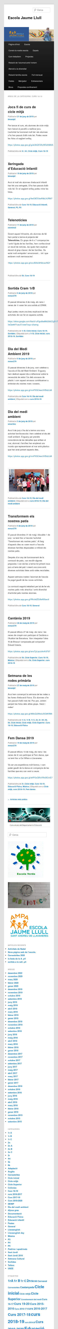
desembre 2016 (15, 1086)
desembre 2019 (15, 989)
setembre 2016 (15, 1092)
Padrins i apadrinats (17, 1249)
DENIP (11, 1203)
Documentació (15, 1213)
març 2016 (13, 1105)
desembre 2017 (15, 1053)
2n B (10, 1148)
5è (23, 275)
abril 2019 (12, 1008)
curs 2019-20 (30, 1322)
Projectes (29, 56)
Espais (36, 50)
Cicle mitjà (32, 151)
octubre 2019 (14, 995)
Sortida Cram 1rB (21, 288)
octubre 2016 (14, 1089)
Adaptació (12, 1168)
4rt (26, 151)
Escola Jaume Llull (24, 17)
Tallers (11, 1265)
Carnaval (42, 1281)
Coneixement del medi (31, 1299)
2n (37, 719)
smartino (12, 424)
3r (23, 151)
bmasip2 (11, 119)
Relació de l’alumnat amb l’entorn (23, 62)
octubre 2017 (14, 1060)
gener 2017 (13, 1082)
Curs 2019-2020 (15, 1200)
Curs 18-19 (43, 151)
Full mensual (37, 75)
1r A (24, 719)
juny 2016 (12, 1095)
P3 (17, 207)
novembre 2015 (15, 1115)
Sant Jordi (13, 1252)
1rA (10, 1280)
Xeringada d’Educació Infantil (22, 166)
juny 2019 (12, 1002)
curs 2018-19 (35, 399)
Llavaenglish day (16, 1232)
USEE (10, 1268)
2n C (10, 1152)
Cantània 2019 (19, 618)
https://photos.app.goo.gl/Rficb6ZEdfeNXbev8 (28, 599)
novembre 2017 (15, 1056)
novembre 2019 (15, 992)
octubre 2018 (14, 1027)
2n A (10, 1145)
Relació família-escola (18, 75)
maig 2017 (13, 1069)
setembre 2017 (15, 1063)
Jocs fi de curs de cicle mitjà (22, 109)
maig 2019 (13, 1005)
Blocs (11, 87)
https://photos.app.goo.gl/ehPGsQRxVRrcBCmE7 (30, 777)
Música (11, 660)
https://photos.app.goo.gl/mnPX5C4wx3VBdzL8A (30, 390)
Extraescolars (37, 81)
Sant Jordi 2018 (15, 1255)
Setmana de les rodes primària (20, 678)
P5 (20, 207)
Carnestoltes (14, 1174)
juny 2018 (12, 1034)
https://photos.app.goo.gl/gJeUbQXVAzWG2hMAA (30, 144)
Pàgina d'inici (14, 44)
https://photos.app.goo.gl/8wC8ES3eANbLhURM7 (30, 198)
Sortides (11, 333)
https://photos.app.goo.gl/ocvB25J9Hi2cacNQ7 (29, 262)
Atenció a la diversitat (17, 68)
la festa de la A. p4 (17, 958)
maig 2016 (13, 1098)
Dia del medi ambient (17, 414)
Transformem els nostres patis (21, 518)
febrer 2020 (13, 982)
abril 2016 (12, 1102)
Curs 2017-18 (14, 1197)
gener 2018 (13, 1050)
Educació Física (21, 725)
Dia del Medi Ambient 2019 (18, 351)
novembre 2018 (15, 1024)
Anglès (11, 1171)
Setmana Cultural (16, 1258)
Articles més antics (17, 799)
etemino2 (12, 227)
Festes (11, 81)
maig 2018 (13, 1037)
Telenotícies (17, 220)
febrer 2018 (13, 1047)
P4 (9, 1242)
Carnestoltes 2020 (16, 955)
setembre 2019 (15, 998)
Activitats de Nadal (17, 948)
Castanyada (27, 1287)
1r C (33, 719)
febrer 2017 (13, 1079)
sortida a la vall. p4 (17, 961)
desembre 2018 (15, 1021)
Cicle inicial (31, 330)
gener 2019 (13, 1018)
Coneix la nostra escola (18, 50)
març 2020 (13, 979)
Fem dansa (30, 789)
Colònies (12, 1187)
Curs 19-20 (22, 1303)
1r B (24, 330)
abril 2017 (12, 1073)
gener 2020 (13, 986)
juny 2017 (12, 1066)
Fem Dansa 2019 (21, 738)
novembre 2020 (15, 976)
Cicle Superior (31, 657)
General (11, 207)
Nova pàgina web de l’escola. (22, 952)
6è (9, 722)
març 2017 (13, 1076)
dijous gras (13, 1210)
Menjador (23, 81)
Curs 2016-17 (21, 1308)
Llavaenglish (14, 1229)
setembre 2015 (15, 1121)
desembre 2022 (15, 973)
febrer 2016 (13, 1108)
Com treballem (15, 56)
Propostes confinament (27, 87)
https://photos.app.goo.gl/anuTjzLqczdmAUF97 (29, 651)
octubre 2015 (14, 1118)
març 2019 (13, 1011)
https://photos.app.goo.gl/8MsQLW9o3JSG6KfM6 (30, 713)
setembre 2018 (15, 1031)
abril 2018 (12, 1040)
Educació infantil (39, 204)
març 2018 (13, 1044)
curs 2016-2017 (15, 1194)
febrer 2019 (13, 1015)
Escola (27, 44)
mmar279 (12, 295)
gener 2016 (13, 1111)
